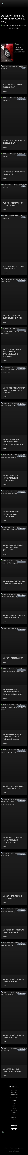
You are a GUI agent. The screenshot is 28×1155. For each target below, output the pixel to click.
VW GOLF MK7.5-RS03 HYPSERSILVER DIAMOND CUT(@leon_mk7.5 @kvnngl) (12, 691)
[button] (25, 4)
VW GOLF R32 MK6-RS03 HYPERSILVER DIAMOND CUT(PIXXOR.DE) (11, 478)
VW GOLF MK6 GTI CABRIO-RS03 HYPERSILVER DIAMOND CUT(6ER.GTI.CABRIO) (13, 840)
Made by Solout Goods (14, 1151)
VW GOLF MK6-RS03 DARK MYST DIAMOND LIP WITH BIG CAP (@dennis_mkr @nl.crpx (13, 737)
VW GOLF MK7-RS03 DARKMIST (13, 658)
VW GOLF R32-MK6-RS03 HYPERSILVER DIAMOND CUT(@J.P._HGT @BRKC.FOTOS (13, 442)
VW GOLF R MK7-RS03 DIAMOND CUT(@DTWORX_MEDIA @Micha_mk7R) (13, 547)
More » (5, 91)
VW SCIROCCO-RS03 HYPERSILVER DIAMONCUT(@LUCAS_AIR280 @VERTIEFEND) (14, 390)
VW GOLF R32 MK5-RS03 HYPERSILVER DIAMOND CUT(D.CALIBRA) (11, 514)
